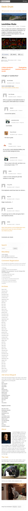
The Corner (4, 385)
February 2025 (5, 291)
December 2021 (5, 353)
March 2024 (4, 309)
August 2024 (4, 301)
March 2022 (4, 348)
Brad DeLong (4, 389)
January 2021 (4, 371)
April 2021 (4, 366)
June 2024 (4, 304)
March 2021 (4, 368)
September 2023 (5, 319)
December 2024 (5, 294)
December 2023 (5, 314)
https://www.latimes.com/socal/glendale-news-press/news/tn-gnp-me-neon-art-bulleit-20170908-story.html (13, 229)
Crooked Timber (5, 390)
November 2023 (5, 315)
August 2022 (4, 340)
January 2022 (4, 352)
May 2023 (4, 325)
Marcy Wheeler (5, 398)
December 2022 (5, 333)
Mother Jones (4, 418)
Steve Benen (4, 393)
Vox (2, 401)
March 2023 (4, 329)
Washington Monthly (6, 410)
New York (4, 399)
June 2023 (4, 324)
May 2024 (4, 305)
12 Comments (22, 26)
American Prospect (6, 426)
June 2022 (4, 343)
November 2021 (5, 355)
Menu (25, 1)
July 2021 (3, 361)
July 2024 (3, 302)
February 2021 (5, 370)
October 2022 (4, 337)
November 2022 (5, 335)
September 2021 (5, 358)
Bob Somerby (4, 383)
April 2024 (4, 307)
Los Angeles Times (6, 416)
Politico (3, 414)
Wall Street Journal (5, 417)
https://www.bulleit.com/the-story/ (10, 87)
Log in (19, 506)
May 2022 (4, 345)
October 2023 (4, 317)
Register (15, 506)
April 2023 (4, 327)
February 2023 (5, 330)
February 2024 (5, 310)
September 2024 (5, 299)
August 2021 (4, 360)
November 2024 (5, 296)
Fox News (4, 424)
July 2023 (3, 322)
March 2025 (4, 289)
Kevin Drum (7, 6)
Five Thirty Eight (5, 396)
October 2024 (4, 297)
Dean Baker (4, 386)
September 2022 (5, 338)
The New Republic (5, 420)
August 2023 (4, 320)
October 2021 (4, 357)
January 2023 (4, 332)
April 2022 (4, 347)
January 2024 (4, 312)
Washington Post (5, 413)
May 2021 (4, 365)
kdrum (6, 254)
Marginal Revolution (6, 395)
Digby (3, 388)
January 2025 (4, 292)
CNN (3, 423)
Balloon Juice (4, 392)
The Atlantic (4, 421)
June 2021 (4, 363)
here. (5, 268)
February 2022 (5, 350)
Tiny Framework (8, 506)
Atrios (3, 382)
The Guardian (4, 411)
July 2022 (3, 342)
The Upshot (4, 402)
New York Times (5, 408)
